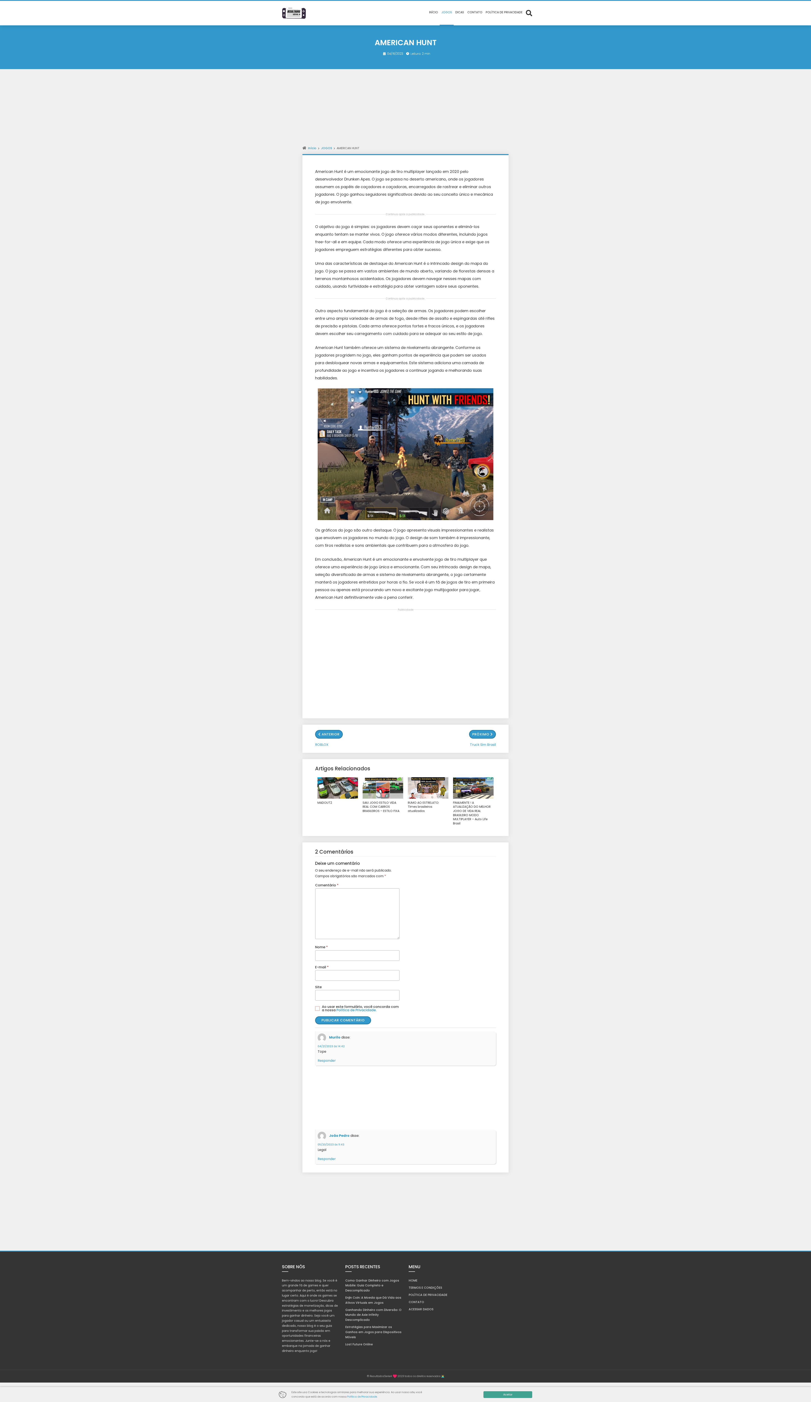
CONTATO (416, 1302)
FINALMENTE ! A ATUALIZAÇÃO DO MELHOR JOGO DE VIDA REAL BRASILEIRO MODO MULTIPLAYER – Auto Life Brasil (472, 813)
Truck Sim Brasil (483, 744)
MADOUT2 (324, 803)
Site (318, 987)
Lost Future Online (359, 1344)
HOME (413, 1280)
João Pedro (339, 1135)
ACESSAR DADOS (421, 1309)
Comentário (327, 885)
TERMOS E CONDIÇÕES (425, 1288)
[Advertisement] (405, 111)
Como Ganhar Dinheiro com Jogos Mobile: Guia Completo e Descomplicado (372, 1285)
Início (312, 148)
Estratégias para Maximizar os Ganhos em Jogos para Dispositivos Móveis (373, 1332)
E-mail (322, 967)
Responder (327, 1060)
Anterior (331, 734)
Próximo (480, 734)
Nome (321, 947)
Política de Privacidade (362, 1396)
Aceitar (507, 1394)
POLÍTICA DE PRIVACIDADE (428, 1295)
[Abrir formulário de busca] (529, 12)
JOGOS (326, 148)
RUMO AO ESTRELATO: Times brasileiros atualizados (423, 807)
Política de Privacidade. (356, 1010)
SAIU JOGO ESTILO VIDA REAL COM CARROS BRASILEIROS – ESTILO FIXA (381, 807)
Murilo (334, 1037)
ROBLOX (321, 744)
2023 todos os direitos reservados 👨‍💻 (420, 1376)
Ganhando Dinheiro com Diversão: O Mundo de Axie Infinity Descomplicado (373, 1315)
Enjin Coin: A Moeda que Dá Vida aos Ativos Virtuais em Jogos (373, 1300)
